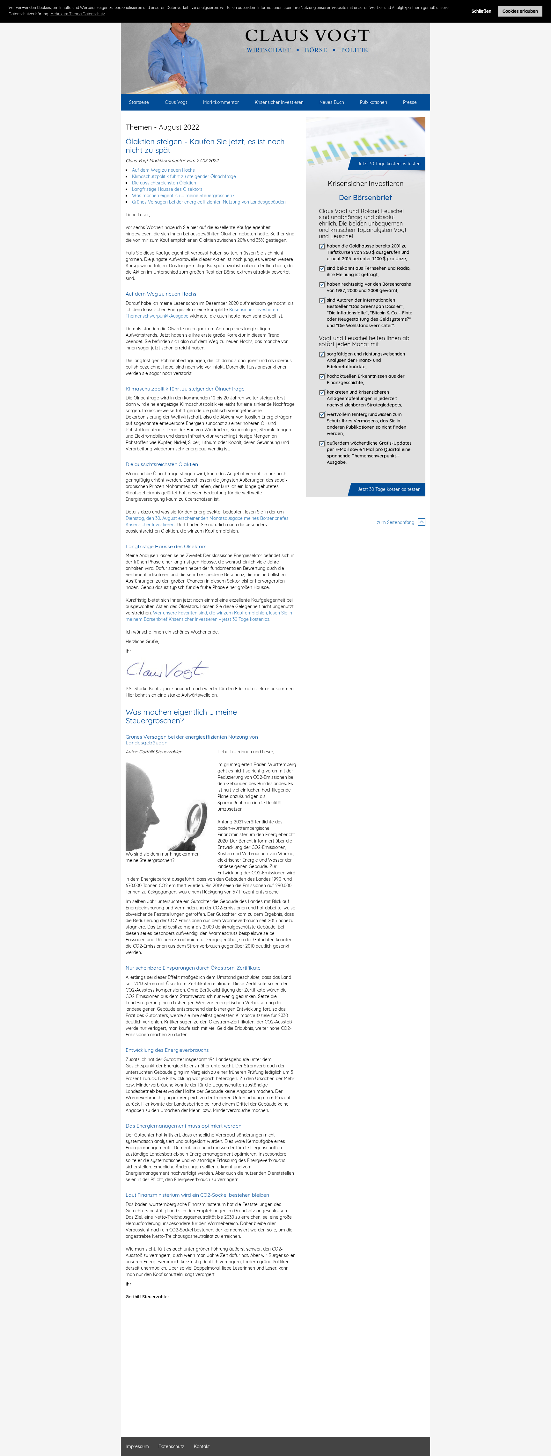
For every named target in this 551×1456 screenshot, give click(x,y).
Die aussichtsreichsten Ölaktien (164, 183)
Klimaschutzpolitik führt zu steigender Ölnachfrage (184, 176)
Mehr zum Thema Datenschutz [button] (77, 13)
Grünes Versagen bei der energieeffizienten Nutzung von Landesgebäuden (209, 202)
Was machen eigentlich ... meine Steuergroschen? (183, 195)
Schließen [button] (481, 11)
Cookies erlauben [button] (520, 11)
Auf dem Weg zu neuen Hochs (163, 170)
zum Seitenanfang (396, 522)
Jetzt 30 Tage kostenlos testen (389, 164)
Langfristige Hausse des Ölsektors (167, 189)
